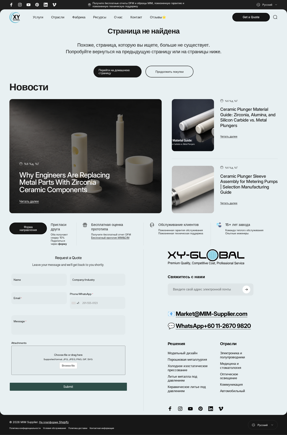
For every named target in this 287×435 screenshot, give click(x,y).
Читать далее (29, 201)
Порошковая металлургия (187, 359)
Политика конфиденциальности (25, 428)
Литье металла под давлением (182, 379)
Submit (68, 386)
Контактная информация (102, 428)
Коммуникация (231, 384)
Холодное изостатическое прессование (188, 368)
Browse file (68, 365)
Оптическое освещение (229, 376)
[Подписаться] (246, 289)
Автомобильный (232, 391)
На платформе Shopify (54, 422)
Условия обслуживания (54, 428)
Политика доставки (77, 428)
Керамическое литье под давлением (187, 389)
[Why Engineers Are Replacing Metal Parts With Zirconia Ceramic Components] (85, 156)
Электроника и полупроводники (232, 355)
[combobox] (267, 4)
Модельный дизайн (182, 353)
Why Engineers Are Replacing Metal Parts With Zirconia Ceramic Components (64, 182)
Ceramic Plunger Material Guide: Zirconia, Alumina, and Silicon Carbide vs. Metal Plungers (247, 117)
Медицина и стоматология (230, 366)
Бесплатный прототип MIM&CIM (110, 237)
